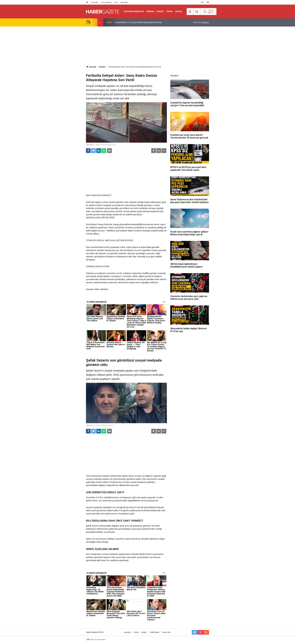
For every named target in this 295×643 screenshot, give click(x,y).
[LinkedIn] (98, 150)
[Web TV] (202, 2)
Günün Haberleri (106, 2)
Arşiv (116, 2)
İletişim (144, 632)
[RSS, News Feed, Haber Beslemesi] (206, 632)
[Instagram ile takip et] (200, 632)
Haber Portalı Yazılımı (97, 639)
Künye (136, 632)
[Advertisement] (147, 46)
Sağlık (178, 11)
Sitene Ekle (124, 2)
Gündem (150, 11)
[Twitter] (93, 150)
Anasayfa (127, 632)
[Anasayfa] (87, 2)
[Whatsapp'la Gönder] (104, 150)
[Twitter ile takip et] (195, 632)
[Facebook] (88, 150)
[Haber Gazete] (102, 11)
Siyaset (160, 11)
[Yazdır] (109, 150)
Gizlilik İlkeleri (154, 632)
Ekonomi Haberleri (134, 11)
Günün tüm (201, 22)
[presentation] (94, 22)
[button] (153, 150)
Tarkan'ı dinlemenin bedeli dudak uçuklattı (132, 22)
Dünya (170, 11)
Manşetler (94, 2)
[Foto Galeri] (207, 2)
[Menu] (190, 11)
